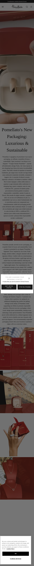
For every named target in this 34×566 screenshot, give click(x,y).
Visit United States (9, 287)
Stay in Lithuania (25, 287)
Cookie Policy (10, 548)
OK (15, 553)
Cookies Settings (15, 558)
